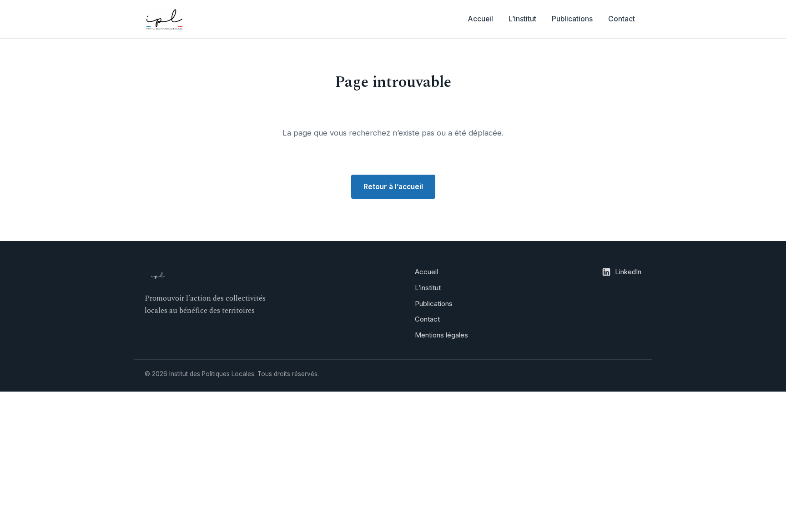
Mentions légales (441, 335)
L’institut (522, 19)
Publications (572, 19)
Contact (621, 19)
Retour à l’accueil (393, 186)
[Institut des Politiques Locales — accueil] (164, 19)
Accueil (480, 19)
